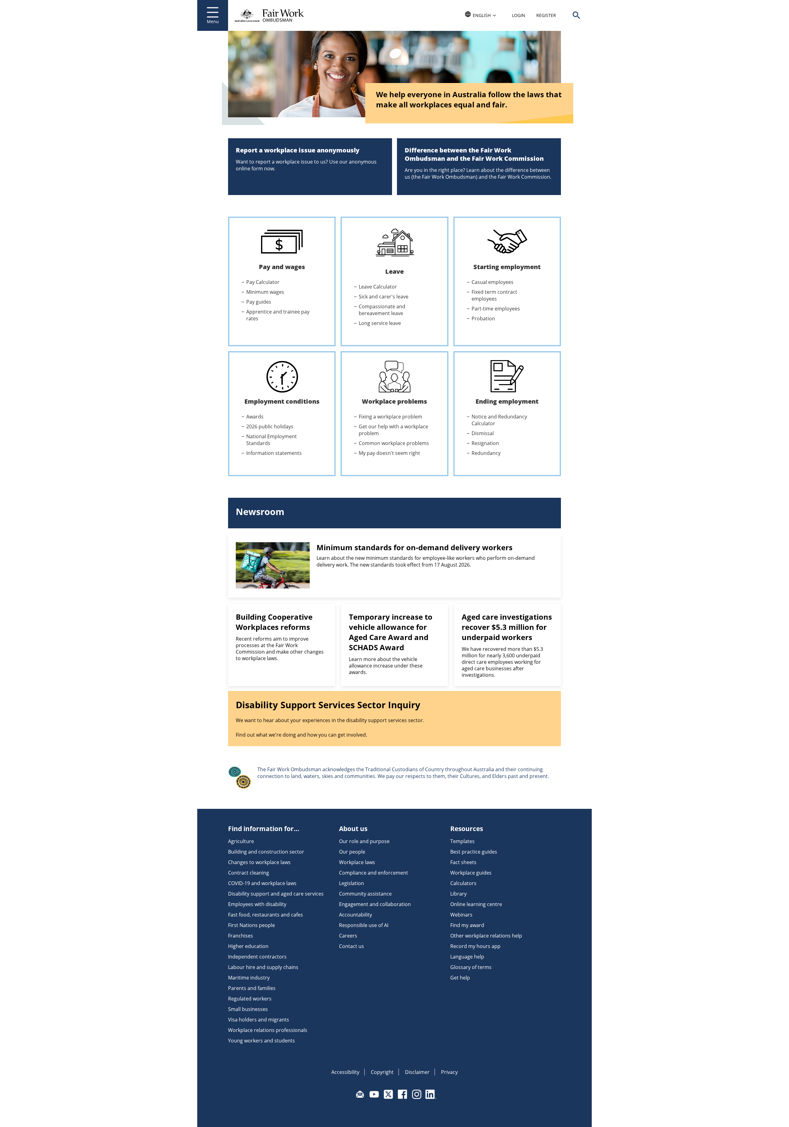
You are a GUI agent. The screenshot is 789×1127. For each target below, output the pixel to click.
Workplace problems (394, 401)
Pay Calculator (263, 282)
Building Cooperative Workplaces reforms (274, 622)
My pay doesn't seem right (389, 453)
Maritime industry (249, 977)
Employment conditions (282, 401)
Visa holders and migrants (258, 1019)
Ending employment (507, 401)
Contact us (351, 946)
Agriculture (241, 841)
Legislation (351, 883)
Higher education (248, 946)
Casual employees (492, 282)
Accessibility (345, 1072)
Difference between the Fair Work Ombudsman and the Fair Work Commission (474, 154)
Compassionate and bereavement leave (382, 310)
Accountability (355, 914)
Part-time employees (496, 308)
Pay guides (258, 301)
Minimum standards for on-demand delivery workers (415, 547)
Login (518, 15)
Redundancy (486, 453)
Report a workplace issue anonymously (297, 150)
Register (546, 15)
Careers (348, 935)
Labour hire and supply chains (263, 967)
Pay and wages (282, 267)
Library (458, 893)
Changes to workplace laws (259, 862)
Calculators (463, 883)
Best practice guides (473, 851)
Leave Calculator (378, 286)
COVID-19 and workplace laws (262, 883)
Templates (462, 841)
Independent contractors (257, 956)
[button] (576, 15)
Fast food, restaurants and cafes (265, 914)
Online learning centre (476, 904)
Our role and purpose (364, 841)
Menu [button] (213, 21)
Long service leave (380, 323)
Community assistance (365, 893)
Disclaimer (417, 1072)
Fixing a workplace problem (390, 416)
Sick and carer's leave (383, 296)
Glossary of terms (471, 967)
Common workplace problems (394, 443)
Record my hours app (475, 946)
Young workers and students (261, 1040)
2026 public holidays (269, 426)
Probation (483, 318)
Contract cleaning (248, 872)
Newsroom (260, 511)
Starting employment (507, 267)
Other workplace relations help (486, 935)
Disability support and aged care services (276, 893)
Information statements (274, 453)
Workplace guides (471, 872)
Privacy (449, 1072)
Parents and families (252, 988)
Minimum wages (265, 292)
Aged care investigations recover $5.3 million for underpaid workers (507, 627)
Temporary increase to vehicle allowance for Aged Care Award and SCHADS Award (390, 632)
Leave (394, 271)
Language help (467, 956)
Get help (460, 977)
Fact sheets (463, 862)
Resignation (485, 443)
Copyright (382, 1072)
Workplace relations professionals (267, 1030)
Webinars (461, 914)
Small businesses (248, 1009)
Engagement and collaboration (375, 904)
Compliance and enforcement (373, 872)
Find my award (467, 925)
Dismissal (483, 433)
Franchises (240, 935)
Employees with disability (257, 904)
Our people (352, 851)
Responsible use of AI (363, 925)
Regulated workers (250, 998)
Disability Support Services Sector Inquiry (328, 705)
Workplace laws (357, 862)
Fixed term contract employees (494, 295)
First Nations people (251, 925)
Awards (255, 416)
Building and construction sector (266, 851)
